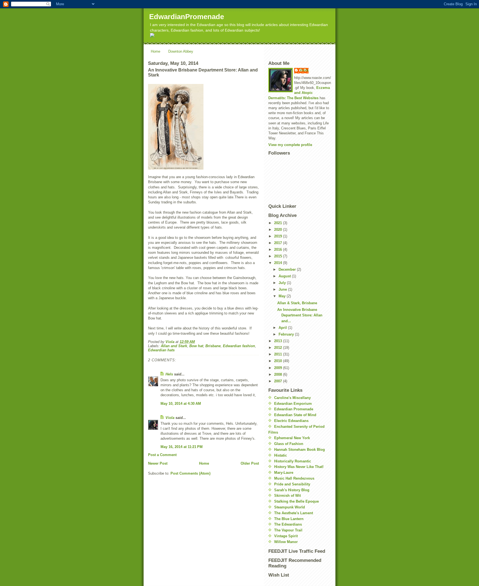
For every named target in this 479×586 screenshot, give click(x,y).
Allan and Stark (174, 346)
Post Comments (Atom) (190, 473)
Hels (169, 374)
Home (155, 51)
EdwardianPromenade (186, 16)
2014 (278, 263)
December (288, 269)
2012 (278, 348)
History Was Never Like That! (298, 467)
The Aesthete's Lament (293, 513)
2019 (278, 236)
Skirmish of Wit (287, 495)
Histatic (280, 455)
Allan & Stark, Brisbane (297, 303)
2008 (278, 374)
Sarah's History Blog (291, 490)
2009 (278, 368)
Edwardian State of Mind (295, 415)
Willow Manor (286, 542)
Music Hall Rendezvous (294, 478)
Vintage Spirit (286, 536)
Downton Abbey (180, 51)
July (283, 283)
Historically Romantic (292, 461)
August (285, 276)
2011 (278, 354)
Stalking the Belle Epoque (296, 501)
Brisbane (213, 346)
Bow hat (196, 346)
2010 (278, 361)
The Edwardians (288, 524)
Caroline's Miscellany (292, 398)
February (287, 334)
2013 (278, 341)
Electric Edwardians (291, 421)
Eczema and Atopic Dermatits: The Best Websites (299, 93)
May (283, 296)
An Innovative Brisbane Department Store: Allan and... (299, 315)
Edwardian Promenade (293, 409)
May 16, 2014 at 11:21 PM (181, 447)
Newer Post (157, 463)
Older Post (250, 463)
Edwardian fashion (239, 346)
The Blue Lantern (289, 519)
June (283, 289)
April (283, 328)
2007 (278, 381)
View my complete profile (290, 145)
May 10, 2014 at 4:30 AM (180, 403)
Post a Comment (162, 455)
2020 (278, 229)
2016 (278, 249)
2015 (278, 256)
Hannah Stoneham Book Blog (299, 449)
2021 (278, 223)
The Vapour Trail (288, 530)
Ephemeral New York (292, 438)
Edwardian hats (161, 350)
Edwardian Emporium (293, 403)
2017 (278, 243)
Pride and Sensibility (292, 484)
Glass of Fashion (288, 444)
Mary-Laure (283, 472)
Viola (169, 418)
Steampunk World (289, 507)
